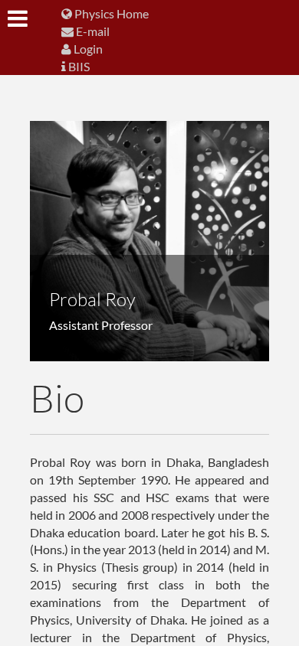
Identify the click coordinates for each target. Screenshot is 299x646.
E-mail (92, 31)
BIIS (78, 66)
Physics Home (110, 13)
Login (87, 48)
